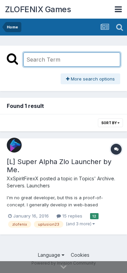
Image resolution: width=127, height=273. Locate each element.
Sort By (109, 123)
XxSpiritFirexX (23, 178)
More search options (92, 79)
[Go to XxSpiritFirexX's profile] (14, 145)
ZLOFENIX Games (38, 9)
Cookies (80, 255)
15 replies (71, 216)
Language (50, 255)
